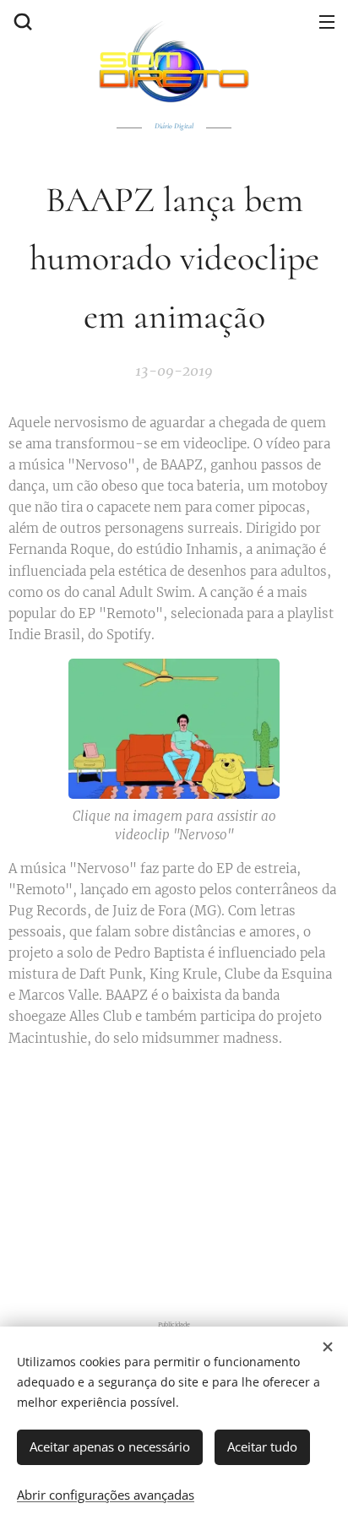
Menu (327, 21)
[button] (21, 21)
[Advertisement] (174, 1180)
